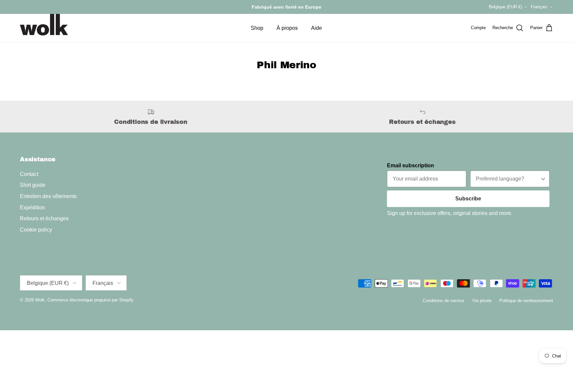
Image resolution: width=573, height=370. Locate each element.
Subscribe (468, 198)
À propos (287, 28)
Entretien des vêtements (48, 196)
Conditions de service (443, 300)
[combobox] (508, 179)
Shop (257, 28)
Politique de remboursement (526, 300)
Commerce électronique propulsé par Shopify (90, 299)
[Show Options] (543, 179)
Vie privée (481, 300)
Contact (29, 174)
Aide (316, 28)
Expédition (32, 207)
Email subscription (410, 165)
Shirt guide (32, 185)
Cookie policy (36, 230)
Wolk (40, 299)
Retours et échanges (44, 218)
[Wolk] (44, 24)
